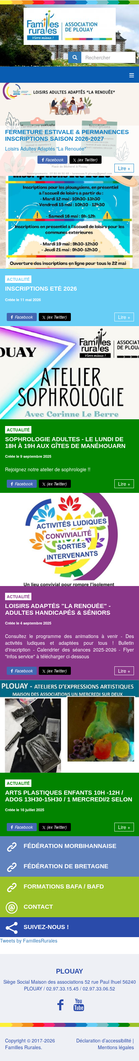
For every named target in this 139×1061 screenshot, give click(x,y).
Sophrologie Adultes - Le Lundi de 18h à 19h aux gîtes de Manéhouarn (65, 442)
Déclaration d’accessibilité (103, 1040)
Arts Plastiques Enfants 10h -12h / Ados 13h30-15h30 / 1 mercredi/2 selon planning (68, 799)
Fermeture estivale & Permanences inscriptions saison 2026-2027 (67, 135)
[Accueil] (69, 26)
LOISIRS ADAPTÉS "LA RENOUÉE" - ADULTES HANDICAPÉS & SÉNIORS (58, 609)
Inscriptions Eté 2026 (41, 288)
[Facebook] (60, 1003)
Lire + (124, 168)
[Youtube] (78, 1003)
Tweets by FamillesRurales (28, 940)
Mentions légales (116, 1047)
